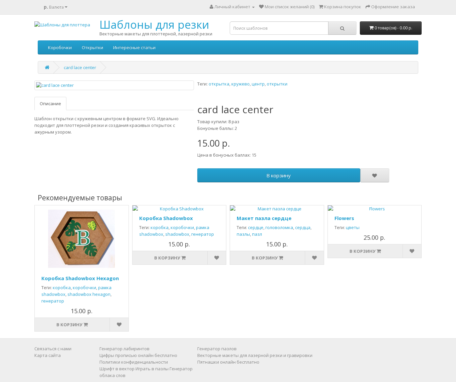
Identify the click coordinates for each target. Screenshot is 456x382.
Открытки (92, 47)
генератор (52, 301)
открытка (219, 84)
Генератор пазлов (217, 349)
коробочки (84, 287)
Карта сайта (47, 355)
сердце (255, 227)
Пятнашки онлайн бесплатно (228, 362)
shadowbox (177, 234)
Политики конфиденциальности (133, 362)
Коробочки (60, 47)
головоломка (279, 227)
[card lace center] (114, 85)
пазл (257, 234)
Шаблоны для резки (154, 24)
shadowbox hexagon (88, 294)
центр (258, 84)
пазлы (243, 234)
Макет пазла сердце (264, 218)
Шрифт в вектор (117, 369)
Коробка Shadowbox (166, 218)
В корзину (278, 175)
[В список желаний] (374, 175)
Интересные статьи (134, 47)
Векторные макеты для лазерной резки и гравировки (254, 355)
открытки (277, 84)
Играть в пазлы (152, 369)
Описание (50, 104)
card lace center (80, 67)
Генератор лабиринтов (124, 349)
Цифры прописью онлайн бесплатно (138, 355)
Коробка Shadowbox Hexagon (80, 278)
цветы (353, 227)
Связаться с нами (52, 349)
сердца (302, 227)
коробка (62, 287)
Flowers (344, 218)
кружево (240, 84)
